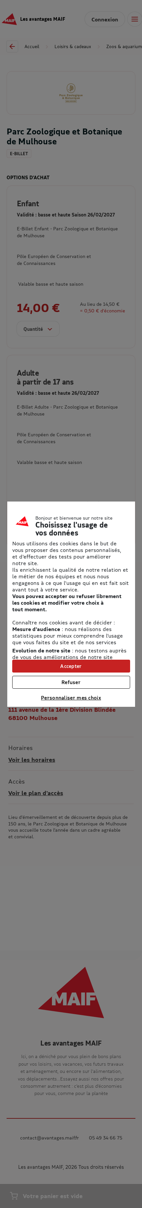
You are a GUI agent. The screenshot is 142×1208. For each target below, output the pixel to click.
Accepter (71, 666)
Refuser (71, 682)
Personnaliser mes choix (71, 698)
